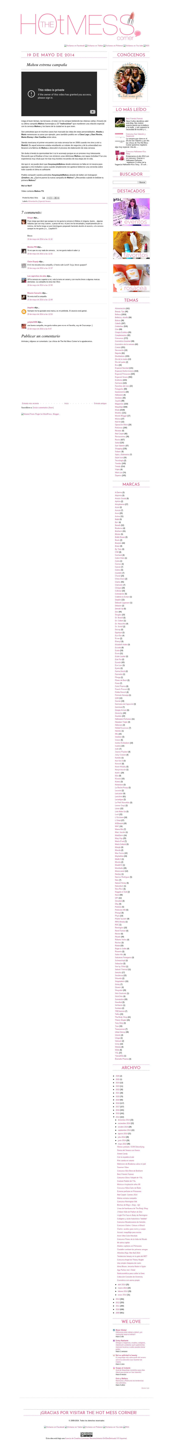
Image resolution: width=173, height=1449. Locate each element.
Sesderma (119, 975)
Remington (119, 928)
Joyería (118, 401)
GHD (117, 698)
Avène (117, 516)
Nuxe (117, 895)
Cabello (118, 323)
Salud (117, 443)
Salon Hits (119, 954)
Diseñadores (120, 356)
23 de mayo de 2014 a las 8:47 (39, 329)
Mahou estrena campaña (127, 1198)
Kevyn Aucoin (120, 770)
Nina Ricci (119, 889)
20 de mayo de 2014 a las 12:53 (40, 314)
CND (117, 552)
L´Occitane (119, 817)
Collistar (118, 591)
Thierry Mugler (120, 1020)
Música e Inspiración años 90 (128, 1184)
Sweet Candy (122, 1154)
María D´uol (119, 841)
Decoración (119, 350)
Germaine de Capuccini (124, 704)
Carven (118, 567)
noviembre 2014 (124, 1123)
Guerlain (118, 716)
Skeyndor (118, 990)
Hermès (118, 731)
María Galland (120, 844)
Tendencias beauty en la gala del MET (132, 1256)
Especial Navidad (122, 368)
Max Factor (119, 853)
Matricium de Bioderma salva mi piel (131, 1164)
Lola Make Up (120, 811)
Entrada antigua (100, 403)
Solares (118, 452)
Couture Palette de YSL (126, 1181)
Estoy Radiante (122, 1341)
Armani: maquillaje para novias (129, 1232)
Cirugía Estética (121, 332)
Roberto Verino (121, 940)
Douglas (118, 615)
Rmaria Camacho (34, 293)
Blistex (117, 534)
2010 (117, 1309)
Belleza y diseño (121, 317)
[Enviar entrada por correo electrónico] (43, 198)
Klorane (118, 779)
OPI (116, 898)
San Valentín (120, 446)
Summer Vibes (123, 1167)
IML (116, 734)
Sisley (117, 984)
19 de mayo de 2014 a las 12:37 (40, 268)
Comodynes (119, 594)
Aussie (117, 510)
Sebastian (119, 964)
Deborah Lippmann (122, 603)
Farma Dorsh (120, 671)
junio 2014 (122, 1140)
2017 (117, 1107)
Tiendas (118, 463)
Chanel (117, 576)
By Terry (118, 549)
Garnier (118, 701)
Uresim (118, 1035)
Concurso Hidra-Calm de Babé (129, 1188)
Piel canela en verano (125, 1161)
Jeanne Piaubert (121, 752)
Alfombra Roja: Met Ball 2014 (128, 1253)
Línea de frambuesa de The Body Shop (132, 1208)
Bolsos (117, 320)
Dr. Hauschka (120, 624)
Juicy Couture (120, 755)
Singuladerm (120, 981)
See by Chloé (120, 967)
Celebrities (119, 326)
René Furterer (120, 931)
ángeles (30, 308)
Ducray (118, 630)
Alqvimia (118, 495)
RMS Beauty (120, 922)
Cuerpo (118, 347)
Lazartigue (119, 799)
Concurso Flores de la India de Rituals (132, 1239)
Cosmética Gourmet (123, 341)
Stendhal (118, 1002)
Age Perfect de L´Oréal (126, 1270)
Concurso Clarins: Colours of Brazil (131, 1225)
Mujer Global (121, 1330)
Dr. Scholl (119, 627)
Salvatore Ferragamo (123, 957)
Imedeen (118, 737)
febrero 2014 (123, 1291)
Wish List (118, 472)
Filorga (117, 677)
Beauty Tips (119, 311)
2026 (117, 1076)
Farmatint (118, 674)
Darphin (118, 600)
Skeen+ (118, 987)
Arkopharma (119, 504)
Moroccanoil (119, 871)
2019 (117, 1100)
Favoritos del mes (122, 386)
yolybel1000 (32, 322)
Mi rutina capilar (123, 1243)
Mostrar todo (145, 1388)
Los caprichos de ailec (36, 276)
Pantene (118, 907)
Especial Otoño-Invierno (124, 371)
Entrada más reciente (30, 403)
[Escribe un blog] (50, 198)
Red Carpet (119, 434)
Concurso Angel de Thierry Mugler (130, 1260)
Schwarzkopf (120, 960)
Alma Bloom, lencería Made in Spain (131, 1266)
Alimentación (33, 201)
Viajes (117, 469)
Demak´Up (119, 609)
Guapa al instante (123, 1368)
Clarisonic (119, 585)
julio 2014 (121, 1137)
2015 (117, 1113)
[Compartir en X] (53, 198)
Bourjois (118, 543)
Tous (117, 1026)
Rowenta (118, 952)
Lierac (117, 808)
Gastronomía (120, 392)
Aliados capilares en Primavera (129, 1246)
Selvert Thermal (121, 969)
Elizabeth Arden (121, 645)
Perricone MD (120, 910)
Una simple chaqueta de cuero (129, 1263)
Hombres (118, 398)
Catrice (118, 570)
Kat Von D (119, 761)
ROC (117, 925)
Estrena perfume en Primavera (129, 1191)
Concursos (119, 338)
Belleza (118, 314)
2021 (117, 1093)
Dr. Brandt (119, 618)
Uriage (117, 1038)
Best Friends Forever (134, 119)
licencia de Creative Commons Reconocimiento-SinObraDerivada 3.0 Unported (96, 1438)
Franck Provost (121, 689)
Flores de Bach (121, 680)
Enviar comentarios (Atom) (43, 408)
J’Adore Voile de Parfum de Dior (129, 1212)
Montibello (119, 868)
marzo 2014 (122, 1288)
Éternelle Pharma (122, 1059)
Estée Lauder (120, 656)
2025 (117, 1079)
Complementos (121, 335)
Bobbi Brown (120, 537)
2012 (117, 1303)
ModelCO (118, 865)
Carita (117, 561)
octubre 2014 (123, 1127)
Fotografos (119, 389)
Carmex (118, 564)
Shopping (118, 449)
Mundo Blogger (121, 416)
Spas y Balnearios (122, 455)
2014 (117, 1117)
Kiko (117, 776)
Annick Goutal (120, 498)
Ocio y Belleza (122, 1378)
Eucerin (118, 662)
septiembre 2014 (124, 1130)
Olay (117, 904)
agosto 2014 (122, 1134)
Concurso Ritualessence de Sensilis (131, 1222)
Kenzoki (118, 764)
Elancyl (118, 641)
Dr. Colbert (119, 621)
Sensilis (118, 972)
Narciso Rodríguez (122, 877)
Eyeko (117, 668)
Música (118, 419)
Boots (117, 540)
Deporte (118, 353)
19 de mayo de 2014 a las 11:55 (39, 254)
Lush (117, 814)
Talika (117, 1014)
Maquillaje (119, 407)
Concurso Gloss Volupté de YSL (129, 1178)
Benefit (118, 525)
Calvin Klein (119, 558)
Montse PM (32, 247)
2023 (117, 1086)
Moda (117, 410)
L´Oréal (118, 820)
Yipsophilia (119, 1056)
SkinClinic (119, 996)
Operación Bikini (121, 425)
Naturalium (119, 886)
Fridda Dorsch (120, 692)
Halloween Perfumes (123, 719)
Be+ (116, 522)
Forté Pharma (120, 686)
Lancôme (118, 796)
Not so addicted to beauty (126, 1355)
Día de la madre (121, 359)
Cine (117, 329)
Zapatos (118, 475)
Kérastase (119, 785)
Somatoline (119, 999)
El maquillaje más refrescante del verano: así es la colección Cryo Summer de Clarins (131, 1360)
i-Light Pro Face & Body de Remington (132, 1215)
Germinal (118, 707)
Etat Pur (118, 659)
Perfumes (119, 428)
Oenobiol (118, 901)
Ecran (117, 638)
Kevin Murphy (120, 767)
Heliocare (118, 725)
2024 (117, 1083)
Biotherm (118, 531)
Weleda (118, 1047)
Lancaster (119, 794)
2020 (117, 1096)
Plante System (121, 919)
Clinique (118, 588)
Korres (117, 782)
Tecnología (119, 460)
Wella (117, 1050)
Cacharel (118, 555)
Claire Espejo (33, 262)
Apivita (117, 501)
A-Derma (118, 492)
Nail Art (118, 422)
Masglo (118, 847)
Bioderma (118, 528)
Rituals (117, 937)
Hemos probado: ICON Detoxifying (130, 1147)
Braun (117, 546)
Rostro (117, 440)
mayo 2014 (122, 1144)
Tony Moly (119, 1023)
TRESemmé (120, 1011)
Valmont (118, 1041)
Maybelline (119, 856)
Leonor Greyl (120, 806)
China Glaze (120, 579)
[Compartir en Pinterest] (58, 198)
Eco (116, 365)
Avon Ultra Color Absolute (127, 1236)
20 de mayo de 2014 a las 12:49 (40, 300)
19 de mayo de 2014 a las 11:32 (39, 239)
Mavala (118, 850)
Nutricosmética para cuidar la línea (130, 1273)
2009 (117, 1313)
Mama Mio (119, 829)
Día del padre (120, 362)
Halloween (119, 395)
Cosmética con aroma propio (128, 1280)
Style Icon (119, 458)
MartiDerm (119, 835)
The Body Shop (121, 1017)
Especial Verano (45, 201)
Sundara (118, 1008)
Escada (118, 648)
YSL (116, 1053)
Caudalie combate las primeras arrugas (132, 1249)
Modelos (118, 413)
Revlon (117, 934)
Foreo (117, 683)
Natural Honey (120, 883)
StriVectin (119, 1005)
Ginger (30, 218)
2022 (117, 1090)
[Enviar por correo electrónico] (48, 198)
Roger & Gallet (121, 949)
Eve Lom (118, 665)
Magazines (119, 404)
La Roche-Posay (121, 788)
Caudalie (118, 573)
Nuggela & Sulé (121, 892)
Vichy (117, 1044)
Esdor (117, 650)
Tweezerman (120, 1029)
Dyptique (118, 633)
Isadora (118, 746)
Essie (117, 653)
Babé (117, 519)
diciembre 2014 (124, 1120)
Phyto (117, 916)
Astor (117, 507)
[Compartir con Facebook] (55, 198)
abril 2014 (121, 1285)
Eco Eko (118, 635)
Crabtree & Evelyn (122, 597)
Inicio (66, 403)
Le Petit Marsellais (122, 803)
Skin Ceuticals (120, 993)
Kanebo (118, 758)
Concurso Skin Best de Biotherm (130, 1171)
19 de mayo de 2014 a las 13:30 (40, 285)
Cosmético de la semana (124, 344)
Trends (117, 466)
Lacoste (118, 791)
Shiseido (118, 978)
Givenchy (118, 713)
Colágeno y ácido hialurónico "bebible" (132, 1219)
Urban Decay (120, 1032)
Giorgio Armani (121, 710)
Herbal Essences (121, 728)
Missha (118, 862)
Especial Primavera (122, 374)
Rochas (118, 943)
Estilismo (118, 380)
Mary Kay (119, 838)
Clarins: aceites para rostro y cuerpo (131, 1229)
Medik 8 (118, 859)
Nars (117, 880)
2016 (117, 1110)
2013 (117, 1299)
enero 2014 (122, 1295)
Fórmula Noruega (121, 695)
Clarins (117, 582)
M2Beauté (119, 823)
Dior (116, 612)
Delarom (118, 606)
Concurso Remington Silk (127, 1202)
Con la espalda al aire (125, 1157)
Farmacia (118, 383)
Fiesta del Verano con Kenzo (128, 1150)
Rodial (117, 946)
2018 (117, 1103)
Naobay (118, 874)
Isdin (117, 749)
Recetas (118, 431)
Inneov (117, 740)
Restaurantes (120, 437)
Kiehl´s (117, 773)
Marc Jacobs (120, 832)
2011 (117, 1306)
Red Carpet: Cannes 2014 (127, 1195)
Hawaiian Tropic (121, 722)
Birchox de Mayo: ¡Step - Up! (128, 1205)
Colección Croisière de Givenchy (130, 1277)
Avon (117, 513)
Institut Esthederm (122, 743)
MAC (117, 826)
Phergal (118, 913)
